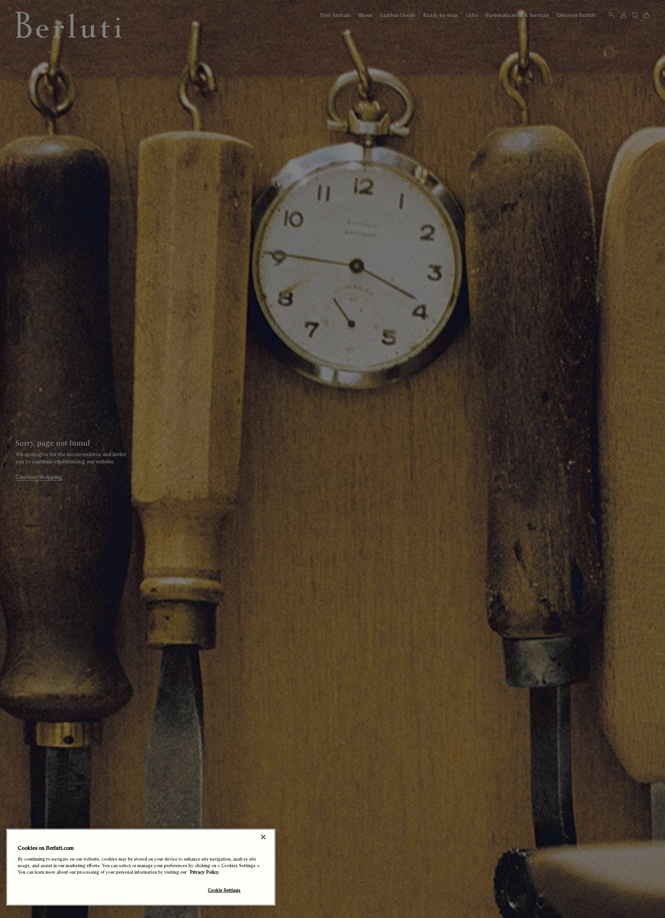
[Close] (263, 837)
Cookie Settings (224, 890)
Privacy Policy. (204, 872)
